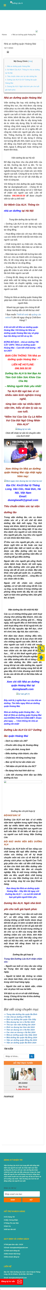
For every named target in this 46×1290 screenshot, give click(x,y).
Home (4, 35)
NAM (13, 1200)
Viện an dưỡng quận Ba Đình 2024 (21, 1042)
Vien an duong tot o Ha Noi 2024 (20, 1029)
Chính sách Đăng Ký (12, 1251)
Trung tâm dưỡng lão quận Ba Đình (21, 1014)
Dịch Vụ (8, 1226)
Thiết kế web (22, 314)
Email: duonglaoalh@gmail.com (16, 1247)
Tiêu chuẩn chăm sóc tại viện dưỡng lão (21, 76)
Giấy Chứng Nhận (11, 1220)
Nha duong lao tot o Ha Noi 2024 (20, 1022)
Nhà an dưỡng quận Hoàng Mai (17, 66)
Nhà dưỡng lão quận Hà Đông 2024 (21, 1037)
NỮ (31, 1200)
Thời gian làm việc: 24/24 (14, 1244)
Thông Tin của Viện (12, 1223)
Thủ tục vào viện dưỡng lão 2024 (20, 1024)
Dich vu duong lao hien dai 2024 (20, 1027)
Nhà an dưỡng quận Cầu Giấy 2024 (21, 1035)
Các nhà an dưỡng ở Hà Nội (18, 1016)
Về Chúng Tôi (10, 1217)
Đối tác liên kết (10, 1229)
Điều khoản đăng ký (12, 1257)
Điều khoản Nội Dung (12, 1254)
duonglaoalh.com (23, 689)
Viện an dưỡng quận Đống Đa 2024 (21, 1040)
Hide (30, 61)
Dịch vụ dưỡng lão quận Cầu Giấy (21, 1019)
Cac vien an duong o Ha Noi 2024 (20, 1032)
